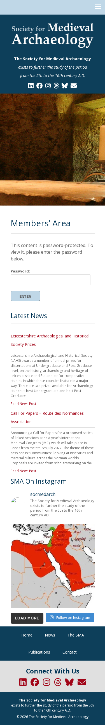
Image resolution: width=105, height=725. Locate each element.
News (50, 635)
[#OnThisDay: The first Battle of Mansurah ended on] (53, 566)
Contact (69, 652)
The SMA (75, 635)
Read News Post (23, 403)
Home (26, 635)
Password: (20, 271)
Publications (39, 652)
